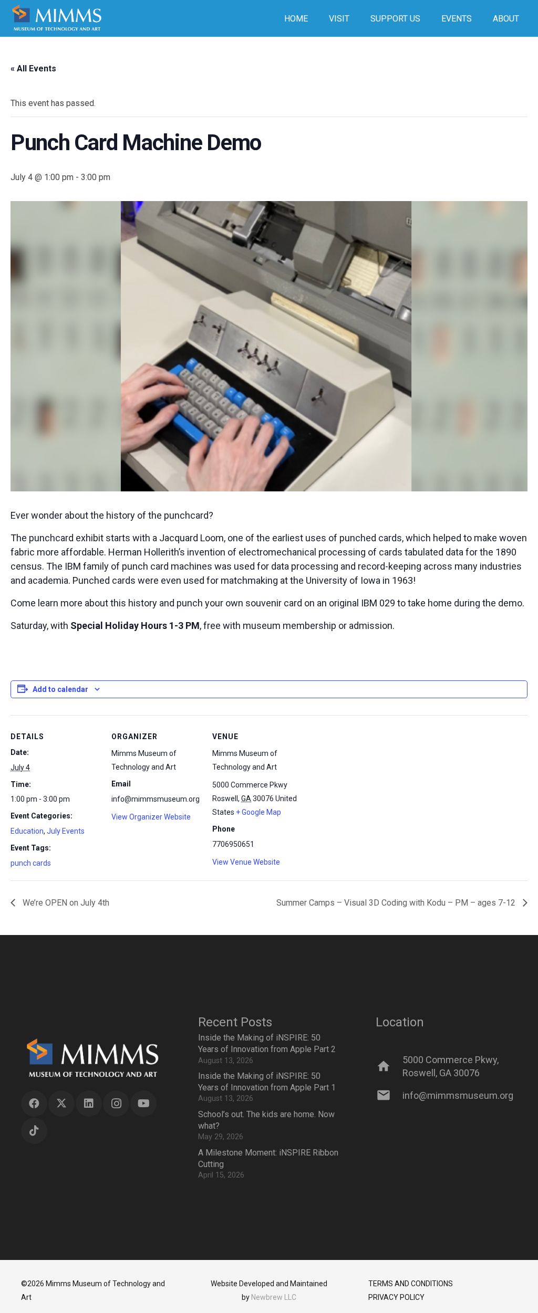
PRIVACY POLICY (396, 1297)
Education (27, 831)
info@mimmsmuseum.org (457, 1095)
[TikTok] (34, 1131)
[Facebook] (34, 1103)
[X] (61, 1103)
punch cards (31, 863)
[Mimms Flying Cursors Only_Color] (56, 18)
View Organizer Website (151, 817)
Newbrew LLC (273, 1297)
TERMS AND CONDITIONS (410, 1283)
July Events (66, 831)
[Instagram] (116, 1103)
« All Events (33, 68)
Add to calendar (60, 689)
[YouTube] (143, 1103)
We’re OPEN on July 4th (64, 903)
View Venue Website (246, 862)
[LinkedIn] (89, 1103)
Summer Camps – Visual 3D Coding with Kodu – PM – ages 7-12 (397, 903)
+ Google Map (258, 812)
